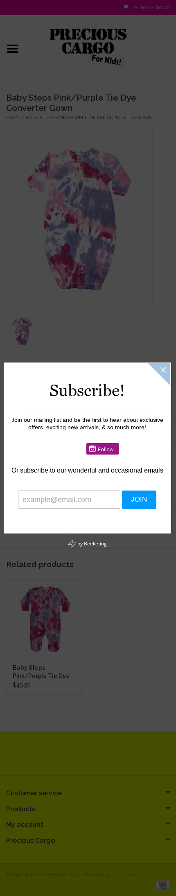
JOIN (130, 500)
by (91, 543)
